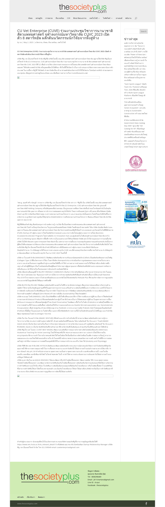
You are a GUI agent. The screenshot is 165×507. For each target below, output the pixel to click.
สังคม (30, 18)
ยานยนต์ (119, 18)
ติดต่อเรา (41, 497)
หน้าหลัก (20, 497)
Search (143, 31)
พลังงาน (128, 18)
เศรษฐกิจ (39, 18)
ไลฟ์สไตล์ (106, 18)
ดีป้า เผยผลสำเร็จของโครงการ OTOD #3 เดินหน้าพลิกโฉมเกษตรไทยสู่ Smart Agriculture (136, 144)
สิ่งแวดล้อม (60, 18)
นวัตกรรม (38, 42)
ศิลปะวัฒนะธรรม (79, 18)
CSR (68, 18)
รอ (21, 42)
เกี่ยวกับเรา (31, 497)
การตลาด (49, 18)
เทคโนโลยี (93, 18)
